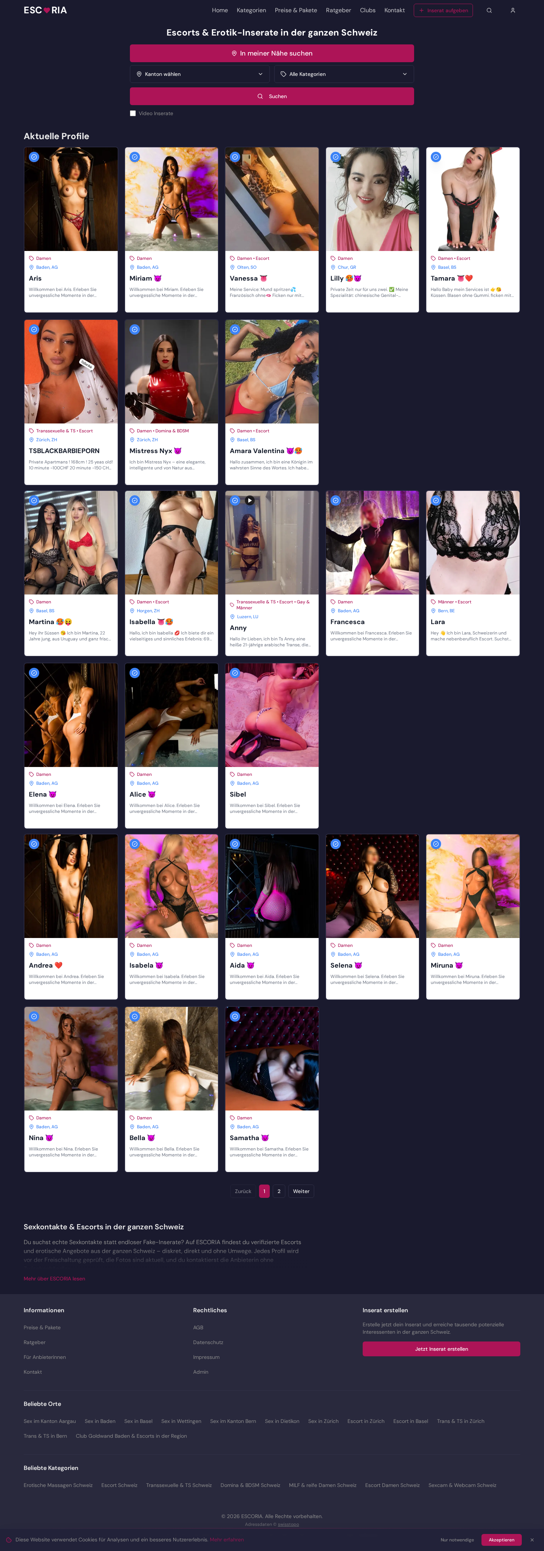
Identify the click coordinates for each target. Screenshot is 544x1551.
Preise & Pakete (296, 10)
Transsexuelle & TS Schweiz (179, 1485)
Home (220, 10)
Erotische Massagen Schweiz (58, 1485)
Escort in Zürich (366, 1421)
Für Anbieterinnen (45, 1357)
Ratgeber (338, 10)
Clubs (368, 10)
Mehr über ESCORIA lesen (54, 1278)
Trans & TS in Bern (45, 1436)
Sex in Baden (100, 1421)
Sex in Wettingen (181, 1421)
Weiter (301, 1191)
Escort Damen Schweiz (392, 1485)
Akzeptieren (501, 1540)
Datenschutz (208, 1342)
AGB (198, 1327)
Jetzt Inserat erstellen (441, 1349)
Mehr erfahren (227, 1539)
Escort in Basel (410, 1421)
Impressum (206, 1357)
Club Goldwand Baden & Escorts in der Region (131, 1436)
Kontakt (395, 10)
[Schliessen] (532, 1540)
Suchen (278, 96)
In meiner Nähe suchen (276, 53)
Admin (200, 1372)
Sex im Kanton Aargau (50, 1421)
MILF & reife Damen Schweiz (322, 1485)
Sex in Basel (138, 1421)
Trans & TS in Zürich (460, 1421)
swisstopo (288, 1524)
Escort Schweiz (119, 1485)
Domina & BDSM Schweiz (250, 1485)
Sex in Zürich (323, 1421)
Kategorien (251, 10)
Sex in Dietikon (282, 1421)
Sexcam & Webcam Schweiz (462, 1485)
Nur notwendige (457, 1540)
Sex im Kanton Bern (233, 1421)
